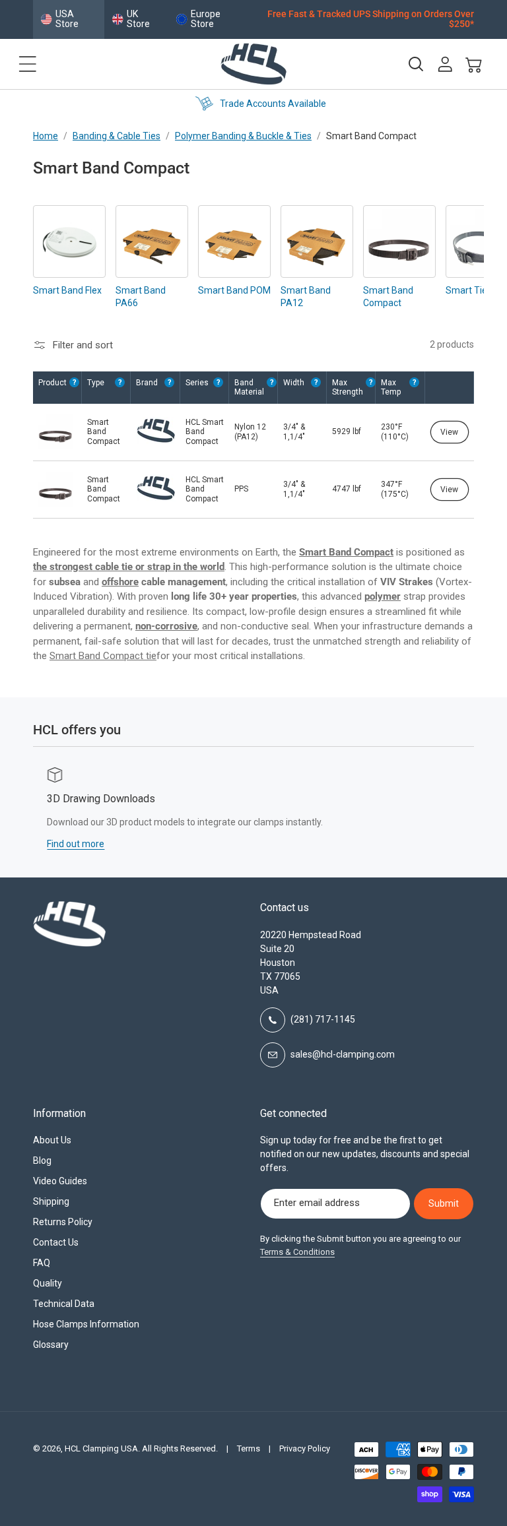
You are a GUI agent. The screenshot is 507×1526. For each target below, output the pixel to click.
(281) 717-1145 (322, 1019)
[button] (27, 64)
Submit (443, 1203)
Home (45, 136)
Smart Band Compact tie (103, 656)
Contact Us (56, 1242)
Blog (42, 1160)
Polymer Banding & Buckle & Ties (243, 136)
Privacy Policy (304, 1448)
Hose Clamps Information (86, 1324)
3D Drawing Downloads (87, 798)
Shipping (51, 1201)
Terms (248, 1448)
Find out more (61, 844)
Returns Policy (62, 1222)
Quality (47, 1283)
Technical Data (63, 1303)
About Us (52, 1140)
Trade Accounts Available (266, 103)
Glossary (51, 1344)
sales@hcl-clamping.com (342, 1054)
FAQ (41, 1262)
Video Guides (60, 1181)
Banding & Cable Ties (116, 136)
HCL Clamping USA (101, 1448)
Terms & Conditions (297, 1252)
